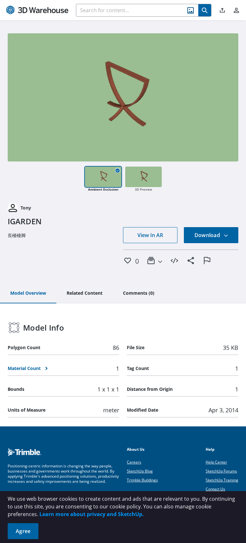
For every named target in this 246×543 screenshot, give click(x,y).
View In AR (150, 235)
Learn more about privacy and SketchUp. (91, 514)
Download (207, 235)
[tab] (28, 293)
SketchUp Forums (221, 471)
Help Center (216, 462)
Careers (134, 462)
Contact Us (215, 489)
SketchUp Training (222, 480)
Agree (23, 531)
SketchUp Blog (140, 471)
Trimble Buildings (142, 480)
